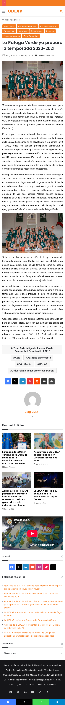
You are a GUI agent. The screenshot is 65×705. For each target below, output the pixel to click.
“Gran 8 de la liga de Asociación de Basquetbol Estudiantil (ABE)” (33, 350)
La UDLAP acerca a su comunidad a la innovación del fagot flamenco (45, 495)
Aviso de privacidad (47, 684)
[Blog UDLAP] (15, 11)
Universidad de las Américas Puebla (33, 370)
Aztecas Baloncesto (39, 357)
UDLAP (43, 364)
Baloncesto (16, 20)
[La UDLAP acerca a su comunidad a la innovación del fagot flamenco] (48, 480)
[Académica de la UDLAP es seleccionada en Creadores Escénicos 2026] (48, 441)
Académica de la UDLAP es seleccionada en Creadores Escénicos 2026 (47, 456)
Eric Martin (25, 364)
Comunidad (9, 31)
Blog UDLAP (11, 55)
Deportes (22, 31)
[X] (15, 381)
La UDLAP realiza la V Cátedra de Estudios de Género (30, 620)
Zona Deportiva (31, 36)
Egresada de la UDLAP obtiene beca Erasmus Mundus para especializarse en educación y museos (14, 457)
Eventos (50, 31)
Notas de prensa (12, 36)
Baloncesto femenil (27, 26)
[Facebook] (8, 381)
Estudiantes (36, 31)
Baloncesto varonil (48, 26)
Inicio (7, 20)
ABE (17, 357)
